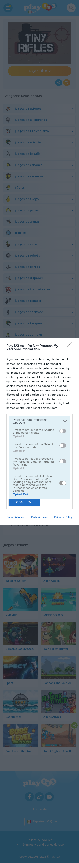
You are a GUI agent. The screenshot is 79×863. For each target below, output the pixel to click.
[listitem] (39, 421)
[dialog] (39, 431)
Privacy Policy (63, 517)
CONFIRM (24, 502)
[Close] (71, 346)
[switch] (62, 431)
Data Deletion (16, 517)
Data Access (39, 517)
